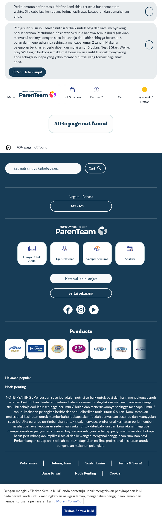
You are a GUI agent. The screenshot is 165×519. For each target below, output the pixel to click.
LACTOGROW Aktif (36, 349)
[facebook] (68, 309)
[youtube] (94, 309)
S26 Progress (79, 349)
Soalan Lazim (95, 463)
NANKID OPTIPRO (100, 349)
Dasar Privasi (51, 473)
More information (69, 501)
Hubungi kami (61, 463)
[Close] (149, 11)
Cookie (115, 473)
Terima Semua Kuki (79, 510)
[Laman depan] (37, 94)
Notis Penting (85, 473)
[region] (81, 501)
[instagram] (81, 309)
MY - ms (77, 206)
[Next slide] (146, 349)
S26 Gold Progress (57, 349)
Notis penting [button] (15, 386)
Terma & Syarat (130, 463)
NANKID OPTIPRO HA (121, 349)
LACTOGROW (15, 349)
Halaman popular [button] (18, 377)
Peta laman (28, 463)
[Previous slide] (61, 94)
